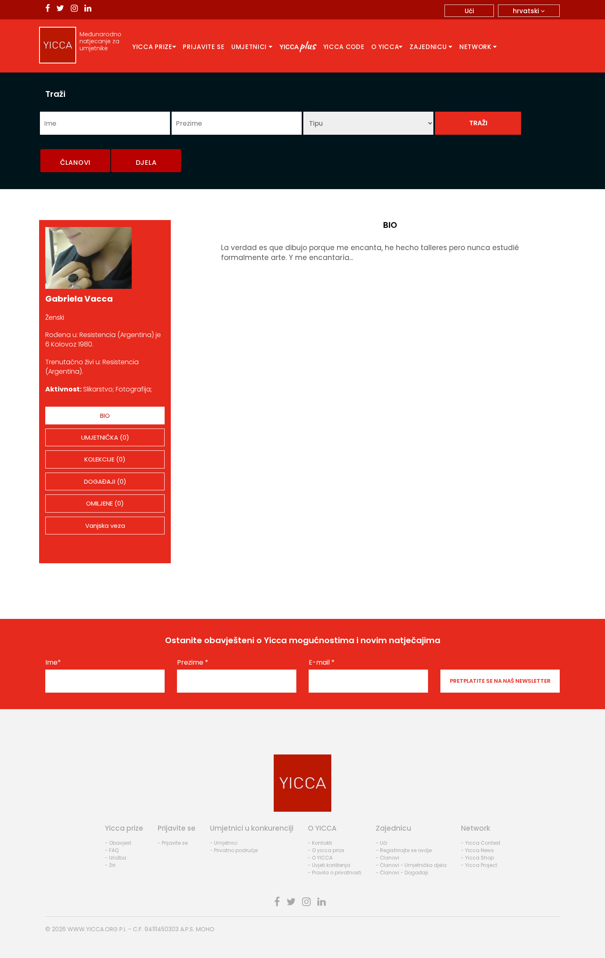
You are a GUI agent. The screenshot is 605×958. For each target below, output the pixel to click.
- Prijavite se (173, 842)
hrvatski (527, 11)
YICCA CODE (344, 46)
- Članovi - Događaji (402, 872)
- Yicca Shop (477, 857)
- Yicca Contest (480, 842)
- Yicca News (477, 850)
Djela (146, 162)
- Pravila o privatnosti (334, 872)
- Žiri (110, 865)
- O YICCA (320, 857)
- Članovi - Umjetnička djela (411, 865)
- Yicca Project (479, 865)
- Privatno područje (234, 850)
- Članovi (387, 857)
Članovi (75, 162)
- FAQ (112, 850)
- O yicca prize (326, 850)
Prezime (192, 662)
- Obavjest (118, 842)
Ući (469, 11)
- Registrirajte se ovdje (404, 850)
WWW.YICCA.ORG (92, 929)
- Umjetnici (223, 842)
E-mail (322, 662)
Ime (53, 662)
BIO (105, 415)
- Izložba (115, 857)
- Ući (381, 842)
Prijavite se (203, 46)
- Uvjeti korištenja (329, 865)
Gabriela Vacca (79, 298)
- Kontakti (320, 842)
